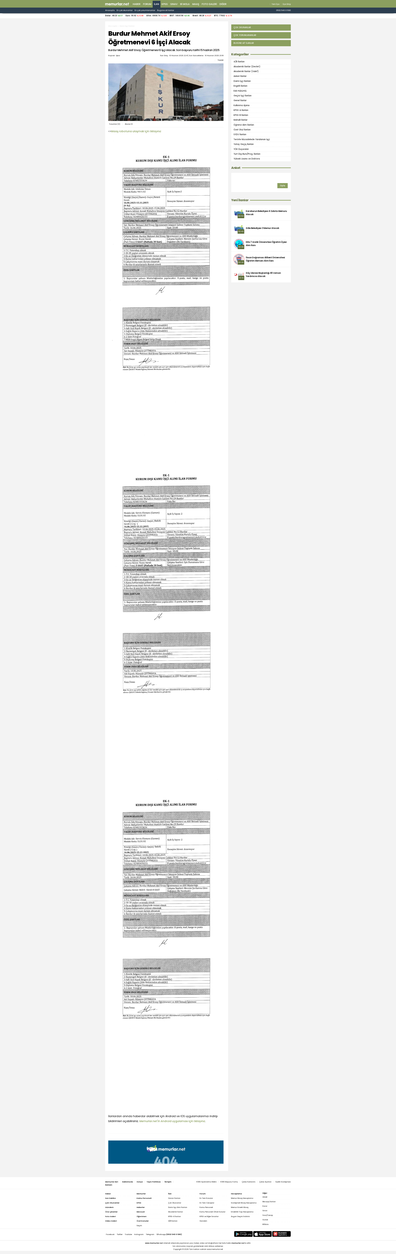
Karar (265, 1206)
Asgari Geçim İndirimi (240, 1216)
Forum (147, 4)
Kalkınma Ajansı (242, 105)
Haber (136, 4)
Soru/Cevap (268, 1215)
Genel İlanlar (240, 100)
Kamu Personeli (206, 1207)
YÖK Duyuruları (241, 149)
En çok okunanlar (125, 10)
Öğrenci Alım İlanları (244, 124)
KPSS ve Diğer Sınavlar (209, 1216)
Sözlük (265, 1219)
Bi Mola (185, 4)
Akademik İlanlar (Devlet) (247, 66)
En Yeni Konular (206, 1198)
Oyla (282, 185)
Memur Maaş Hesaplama (242, 1198)
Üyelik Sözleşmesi (283, 1182)
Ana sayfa (112, 26)
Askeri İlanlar (240, 76)
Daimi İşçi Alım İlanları (177, 1207)
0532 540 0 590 (283, 10)
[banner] (117, 3)
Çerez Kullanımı (248, 1182)
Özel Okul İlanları (242, 129)
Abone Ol (129, 124)
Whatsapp (169, 1234)
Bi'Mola (266, 1224)
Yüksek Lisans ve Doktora (247, 158)
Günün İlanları (174, 1198)
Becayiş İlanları (269, 1201)
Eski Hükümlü (240, 90)
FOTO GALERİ (209, 4)
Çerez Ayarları (265, 1182)
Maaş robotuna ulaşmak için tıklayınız (136, 131)
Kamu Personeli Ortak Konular (212, 1212)
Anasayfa (110, 10)
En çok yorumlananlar (145, 10)
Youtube (128, 1234)
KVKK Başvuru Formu (229, 1182)
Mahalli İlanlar (241, 119)
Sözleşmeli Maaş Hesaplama (243, 1203)
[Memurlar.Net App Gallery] (281, 1234)
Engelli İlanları (240, 85)
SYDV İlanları (240, 134)
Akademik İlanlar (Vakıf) (246, 71)
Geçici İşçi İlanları (243, 95)
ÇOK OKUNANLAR (242, 27)
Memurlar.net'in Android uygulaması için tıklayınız (172, 1121)
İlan (156, 4)
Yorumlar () (114, 124)
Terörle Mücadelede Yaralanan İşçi (252, 139)
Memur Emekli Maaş (239, 1207)
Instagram (139, 1234)
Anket (235, 168)
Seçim (139, 1225)
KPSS (165, 4)
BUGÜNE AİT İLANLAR (244, 43)
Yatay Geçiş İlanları (244, 144)
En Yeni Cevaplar (207, 1203)
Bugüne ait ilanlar (165, 10)
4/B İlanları (239, 61)
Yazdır (221, 60)
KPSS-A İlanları (241, 110)
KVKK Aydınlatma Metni (206, 1182)
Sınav (174, 4)
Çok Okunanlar (174, 1203)
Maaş (195, 4)
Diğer (223, 4)
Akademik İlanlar (175, 1212)
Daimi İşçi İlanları (127, 26)
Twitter (120, 1234)
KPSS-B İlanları (241, 115)
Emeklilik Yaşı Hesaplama (242, 1212)
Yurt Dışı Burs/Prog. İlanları (247, 153)
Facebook (110, 1234)
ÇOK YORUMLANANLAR (245, 35)
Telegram (150, 1234)
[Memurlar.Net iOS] (262, 1234)
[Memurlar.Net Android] (243, 1234)
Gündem (203, 1221)
